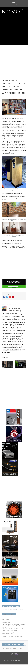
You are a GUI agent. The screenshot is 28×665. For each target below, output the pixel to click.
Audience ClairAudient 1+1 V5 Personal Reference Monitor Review (13, 618)
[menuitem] (2, 1)
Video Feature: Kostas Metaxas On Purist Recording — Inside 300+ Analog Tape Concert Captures (13, 635)
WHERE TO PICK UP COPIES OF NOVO (13, 660)
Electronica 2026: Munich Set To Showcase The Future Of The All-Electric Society (13, 629)
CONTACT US (15, 661)
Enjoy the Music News (9, 614)
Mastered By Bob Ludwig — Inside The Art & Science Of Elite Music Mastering (14, 632)
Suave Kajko (13, 304)
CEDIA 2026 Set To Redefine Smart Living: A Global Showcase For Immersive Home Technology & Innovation (13, 625)
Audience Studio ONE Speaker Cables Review (13, 609)
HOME (5, 660)
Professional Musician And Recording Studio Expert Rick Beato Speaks (13, 621)
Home (10, 95)
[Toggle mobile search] (22, 9)
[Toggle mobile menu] (25, 9)
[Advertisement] (14, 29)
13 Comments (14, 95)
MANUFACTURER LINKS (7, 661)
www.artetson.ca (17, 243)
